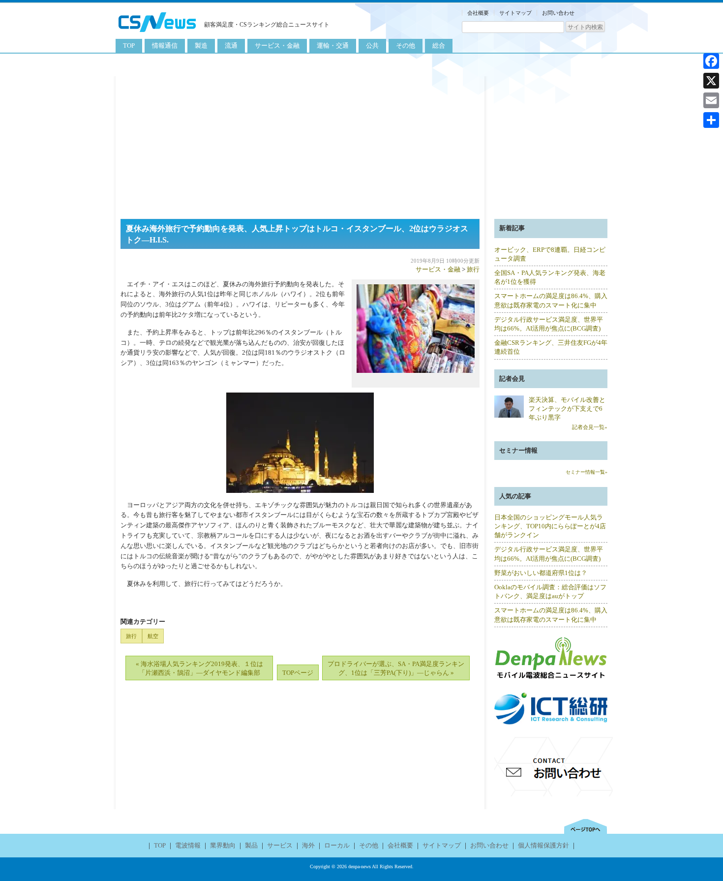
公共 (372, 45)
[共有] (711, 120)
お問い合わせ (558, 13)
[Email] (711, 100)
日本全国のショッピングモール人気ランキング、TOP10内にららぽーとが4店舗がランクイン (550, 526)
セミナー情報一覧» (586, 472)
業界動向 (223, 845)
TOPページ (297, 672)
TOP (129, 45)
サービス (280, 845)
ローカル (337, 845)
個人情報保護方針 (543, 845)
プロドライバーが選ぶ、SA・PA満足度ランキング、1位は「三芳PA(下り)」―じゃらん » (396, 668)
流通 (231, 45)
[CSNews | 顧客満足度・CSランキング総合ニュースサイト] (157, 33)
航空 (153, 636)
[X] (711, 81)
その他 (405, 45)
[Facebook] (711, 61)
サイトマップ (515, 13)
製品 (251, 845)
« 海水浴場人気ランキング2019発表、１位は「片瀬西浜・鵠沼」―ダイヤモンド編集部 (199, 668)
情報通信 (165, 45)
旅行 (473, 269)
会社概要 (478, 13)
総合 (438, 45)
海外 (308, 845)
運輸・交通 (333, 45)
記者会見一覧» (589, 427)
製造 (201, 45)
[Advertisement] (361, 145)
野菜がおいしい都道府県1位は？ (540, 573)
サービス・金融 (277, 45)
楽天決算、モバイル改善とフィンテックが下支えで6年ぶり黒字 (567, 408)
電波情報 (188, 845)
